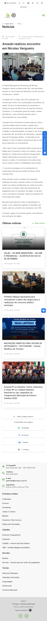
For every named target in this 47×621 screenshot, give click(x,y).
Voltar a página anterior (25, 416)
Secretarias (6, 507)
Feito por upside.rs (21, 610)
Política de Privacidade (11, 524)
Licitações (6, 539)
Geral (19, 24)
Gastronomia (7, 586)
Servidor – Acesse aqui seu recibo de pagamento (21, 562)
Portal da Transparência (11, 535)
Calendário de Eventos (11, 577)
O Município (6, 499)
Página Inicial (9, 24)
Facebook (25, 435)
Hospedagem (7, 582)
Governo (5, 503)
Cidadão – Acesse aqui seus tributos (16, 543)
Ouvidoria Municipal (9, 590)
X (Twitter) (25, 449)
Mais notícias (40, 223)
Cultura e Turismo (8, 512)
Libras (24, 7)
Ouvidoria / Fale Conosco (12, 520)
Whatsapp (25, 428)
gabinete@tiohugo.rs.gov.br (16, 481)
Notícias (5, 516)
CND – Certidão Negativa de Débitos (16, 547)
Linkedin (25, 442)
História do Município (10, 573)
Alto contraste (11, 3)
